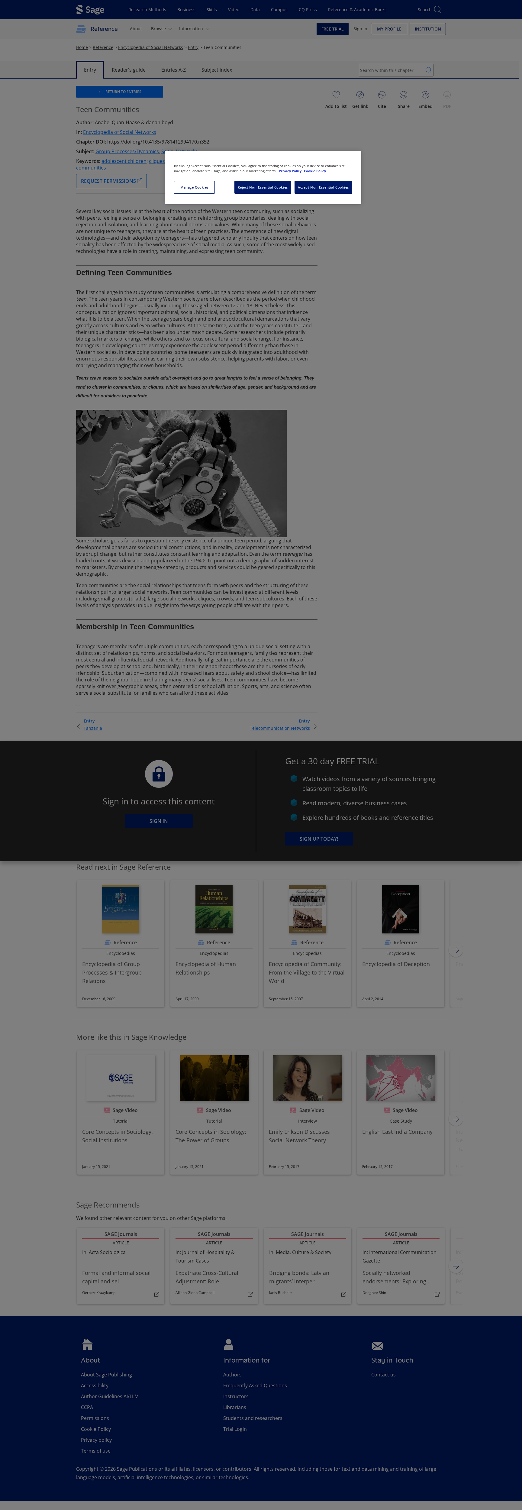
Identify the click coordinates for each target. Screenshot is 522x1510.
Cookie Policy (315, 171)
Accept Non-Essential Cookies (323, 187)
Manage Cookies (194, 187)
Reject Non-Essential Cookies (263, 187)
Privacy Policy (290, 171)
